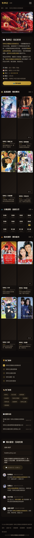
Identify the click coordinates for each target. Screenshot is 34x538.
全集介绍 (8, 528)
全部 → (31, 209)
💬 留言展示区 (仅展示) (12, 467)
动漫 (6, 8)
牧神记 (6, 394)
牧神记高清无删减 (11, 381)
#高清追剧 (23, 78)
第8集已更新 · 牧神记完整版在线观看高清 (13, 420)
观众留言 (4, 532)
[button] (9, 123)
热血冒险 (6, 398)
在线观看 (25, 398)
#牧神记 (11, 78)
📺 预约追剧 (17, 83)
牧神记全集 (23, 402)
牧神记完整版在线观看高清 (13, 365)
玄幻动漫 (13, 394)
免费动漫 (6, 402)
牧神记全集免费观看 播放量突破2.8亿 (13, 425)
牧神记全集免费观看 (11, 369)
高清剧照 (22, 528)
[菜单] (30, 3)
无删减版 (6, 405)
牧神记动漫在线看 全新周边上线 (11, 429)
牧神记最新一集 (10, 377)
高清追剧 (21, 394)
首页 (2, 8)
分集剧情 (15, 528)
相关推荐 (29, 528)
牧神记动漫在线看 (11, 373)
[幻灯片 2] (29, 31)
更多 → (31, 92)
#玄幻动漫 (17, 78)
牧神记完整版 (15, 398)
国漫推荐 (14, 402)
